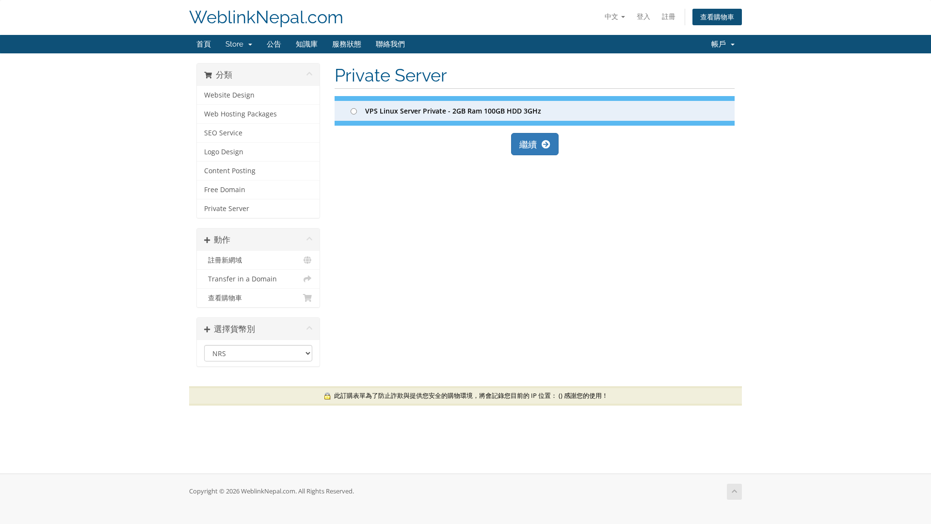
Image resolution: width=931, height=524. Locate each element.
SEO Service (223, 133)
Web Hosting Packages (240, 114)
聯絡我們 (390, 44)
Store (236, 44)
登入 (643, 16)
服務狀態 (346, 44)
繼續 (530, 144)
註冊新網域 (223, 260)
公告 (274, 44)
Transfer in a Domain (240, 279)
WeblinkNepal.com (266, 17)
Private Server (226, 208)
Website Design (229, 95)
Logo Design (223, 151)
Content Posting (230, 170)
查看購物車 (717, 16)
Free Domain (224, 189)
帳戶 (720, 44)
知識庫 (307, 44)
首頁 (203, 44)
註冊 (668, 16)
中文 (612, 16)
